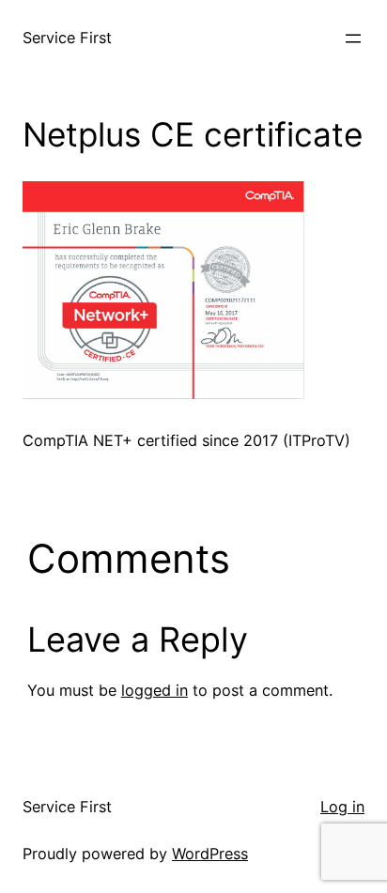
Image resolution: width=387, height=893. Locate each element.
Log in (342, 806)
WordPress (210, 853)
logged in (154, 690)
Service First (67, 37)
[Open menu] (353, 38)
